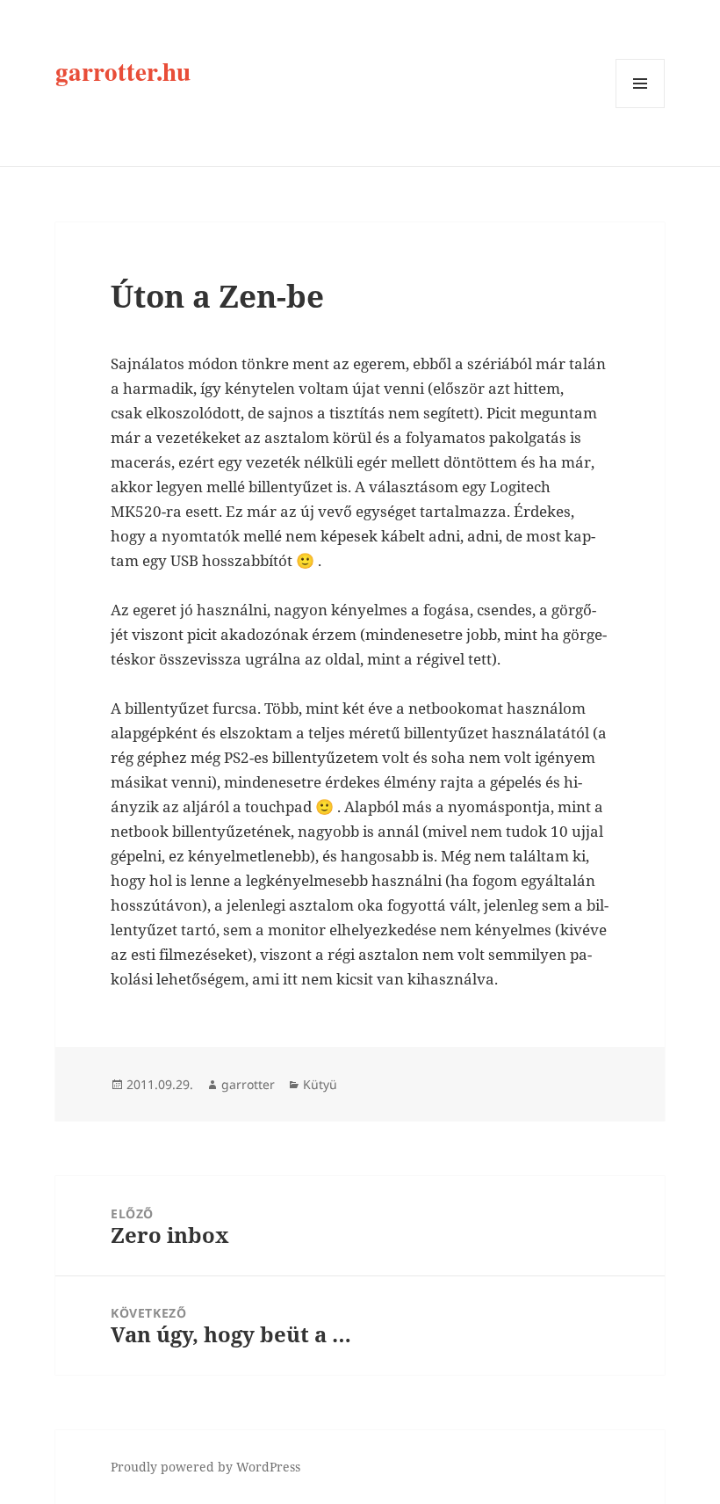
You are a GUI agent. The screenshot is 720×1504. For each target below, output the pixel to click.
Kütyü (320, 1084)
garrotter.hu (123, 71)
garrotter (248, 1084)
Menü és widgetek (640, 107)
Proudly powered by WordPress (205, 1466)
